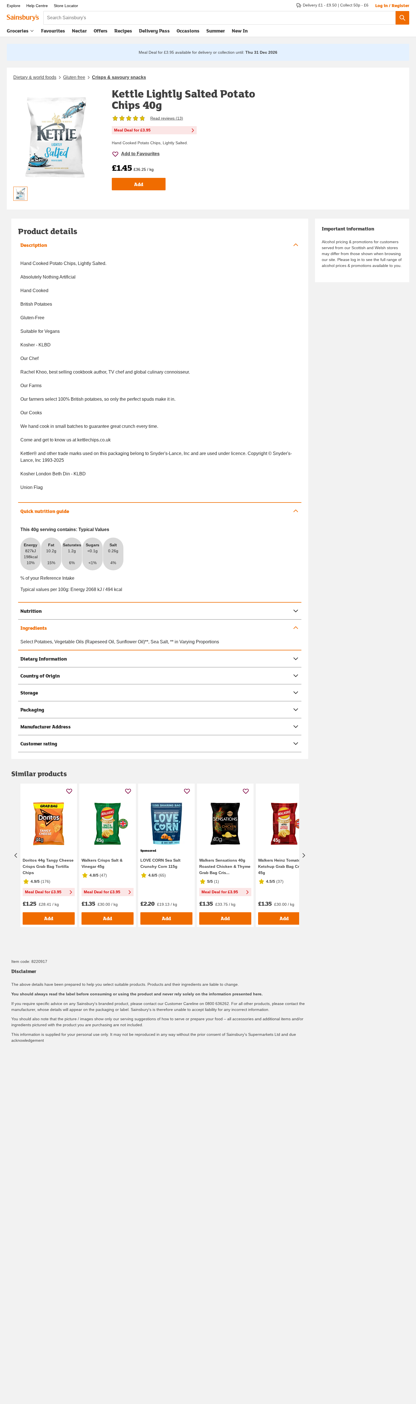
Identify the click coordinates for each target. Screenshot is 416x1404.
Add (138, 184)
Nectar (79, 30)
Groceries (18, 30)
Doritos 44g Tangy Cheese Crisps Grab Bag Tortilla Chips (48, 866)
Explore (13, 5)
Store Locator (66, 5)
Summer (215, 30)
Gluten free (74, 77)
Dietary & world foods (34, 77)
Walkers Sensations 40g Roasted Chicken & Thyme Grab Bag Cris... (224, 866)
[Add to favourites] (69, 791)
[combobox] (219, 18)
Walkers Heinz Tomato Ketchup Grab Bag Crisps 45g (282, 866)
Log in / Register (392, 5)
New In (240, 30)
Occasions (188, 30)
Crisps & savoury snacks (119, 77)
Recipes (123, 30)
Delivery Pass (154, 32)
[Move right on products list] (303, 855)
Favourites (53, 30)
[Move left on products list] (15, 855)
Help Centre (37, 5)
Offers (101, 30)
